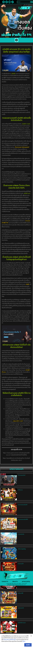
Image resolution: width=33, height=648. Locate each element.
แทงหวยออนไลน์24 (22, 505)
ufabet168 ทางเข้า (18, 421)
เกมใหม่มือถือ (21, 534)
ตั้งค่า (24, 641)
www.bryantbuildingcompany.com (16, 585)
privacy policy (26, 581)
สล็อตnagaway (22, 549)
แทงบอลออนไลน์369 (23, 519)
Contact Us (5, 581)
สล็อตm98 (20, 593)
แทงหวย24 (20, 564)
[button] (16, 40)
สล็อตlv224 (21, 608)
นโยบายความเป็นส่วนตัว (10, 639)
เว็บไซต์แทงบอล (22, 623)
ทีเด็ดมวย (20, 490)
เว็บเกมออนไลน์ (21, 475)
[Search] (31, 2)
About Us (15, 581)
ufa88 (27, 284)
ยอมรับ (28, 645)
